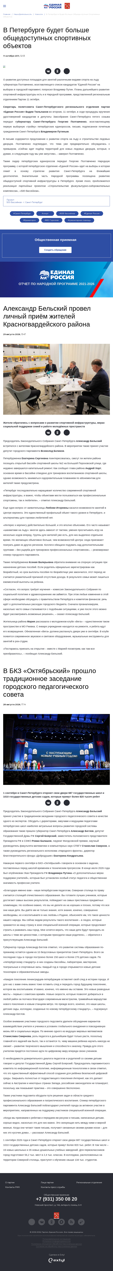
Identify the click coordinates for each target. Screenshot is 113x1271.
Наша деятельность (23, 14)
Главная (6, 14)
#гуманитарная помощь (79, 220)
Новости (39, 14)
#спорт (45, 213)
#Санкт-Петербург (22, 213)
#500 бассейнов (67, 213)
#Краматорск (29, 220)
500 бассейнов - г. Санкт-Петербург (25, 202)
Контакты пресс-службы (53, 1187)
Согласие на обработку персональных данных (56, 1246)
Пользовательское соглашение (57, 1239)
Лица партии (47, 1182)
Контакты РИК (12, 1187)
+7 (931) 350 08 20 (56, 1199)
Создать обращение (55, 250)
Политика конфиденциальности (56, 1241)
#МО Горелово (52, 220)
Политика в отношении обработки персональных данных (56, 1244)
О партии (9, 1182)
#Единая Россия (92, 213)
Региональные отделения (89, 1182)
